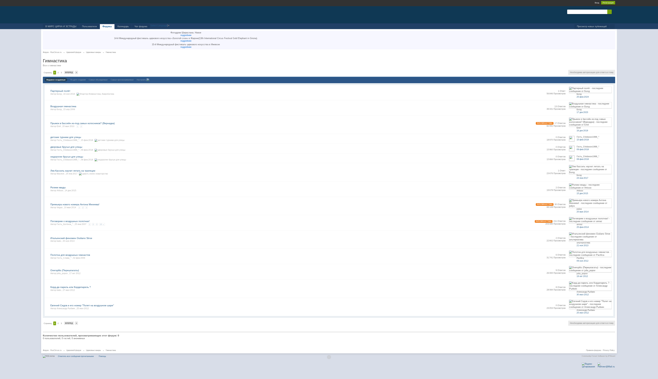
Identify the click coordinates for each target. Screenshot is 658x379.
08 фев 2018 (583, 159)
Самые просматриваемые (122, 80)
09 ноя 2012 (582, 261)
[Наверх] (329, 357)
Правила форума (593, 350)
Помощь (102, 356)
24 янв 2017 (582, 178)
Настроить (142, 80)
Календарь (123, 26)
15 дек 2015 (582, 193)
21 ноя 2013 (582, 245)
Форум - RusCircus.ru (52, 350)
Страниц (48, 73)
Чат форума (141, 26)
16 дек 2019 (582, 130)
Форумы (107, 26)
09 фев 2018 (583, 149)
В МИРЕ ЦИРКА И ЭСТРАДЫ (60, 26)
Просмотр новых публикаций (592, 26)
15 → (102, 224)
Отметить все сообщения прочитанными (76, 356)
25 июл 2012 (583, 313)
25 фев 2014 (583, 227)
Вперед (69, 72)
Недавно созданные (55, 80)
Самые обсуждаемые (98, 80)
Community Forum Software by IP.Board (598, 356)
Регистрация (608, 3)
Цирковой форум (73, 350)
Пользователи (89, 26)
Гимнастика (111, 350)
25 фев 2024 (583, 97)
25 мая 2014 (583, 212)
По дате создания (78, 80)
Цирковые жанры (93, 350)
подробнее (185, 35)
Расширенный (613, 11)
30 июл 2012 (583, 294)
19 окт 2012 (582, 276)
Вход (597, 3)
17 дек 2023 (582, 112)
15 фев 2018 (583, 139)
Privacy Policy (609, 350)
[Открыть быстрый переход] (612, 26)
